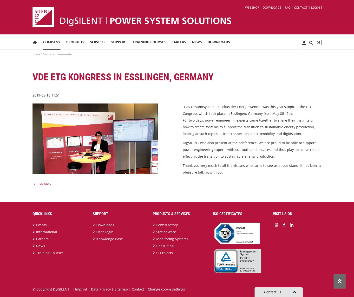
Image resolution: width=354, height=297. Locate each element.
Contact (301, 8)
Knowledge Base (109, 239)
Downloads (272, 8)
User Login (104, 232)
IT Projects (164, 253)
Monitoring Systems (172, 239)
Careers (178, 42)
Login (315, 8)
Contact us (281, 292)
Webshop (252, 8)
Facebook (284, 225)
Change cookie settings (166, 289)
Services (97, 42)
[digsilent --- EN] (180, 17)
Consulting (165, 246)
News (197, 42)
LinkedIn (291, 225)
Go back (45, 184)
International (46, 232)
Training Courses (149, 42)
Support (119, 42)
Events (41, 225)
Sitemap (121, 289)
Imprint (81, 289)
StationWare (166, 232)
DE (319, 42)
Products (75, 42)
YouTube (276, 225)
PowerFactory (167, 225)
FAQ (287, 8)
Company (51, 42)
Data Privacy (101, 289)
